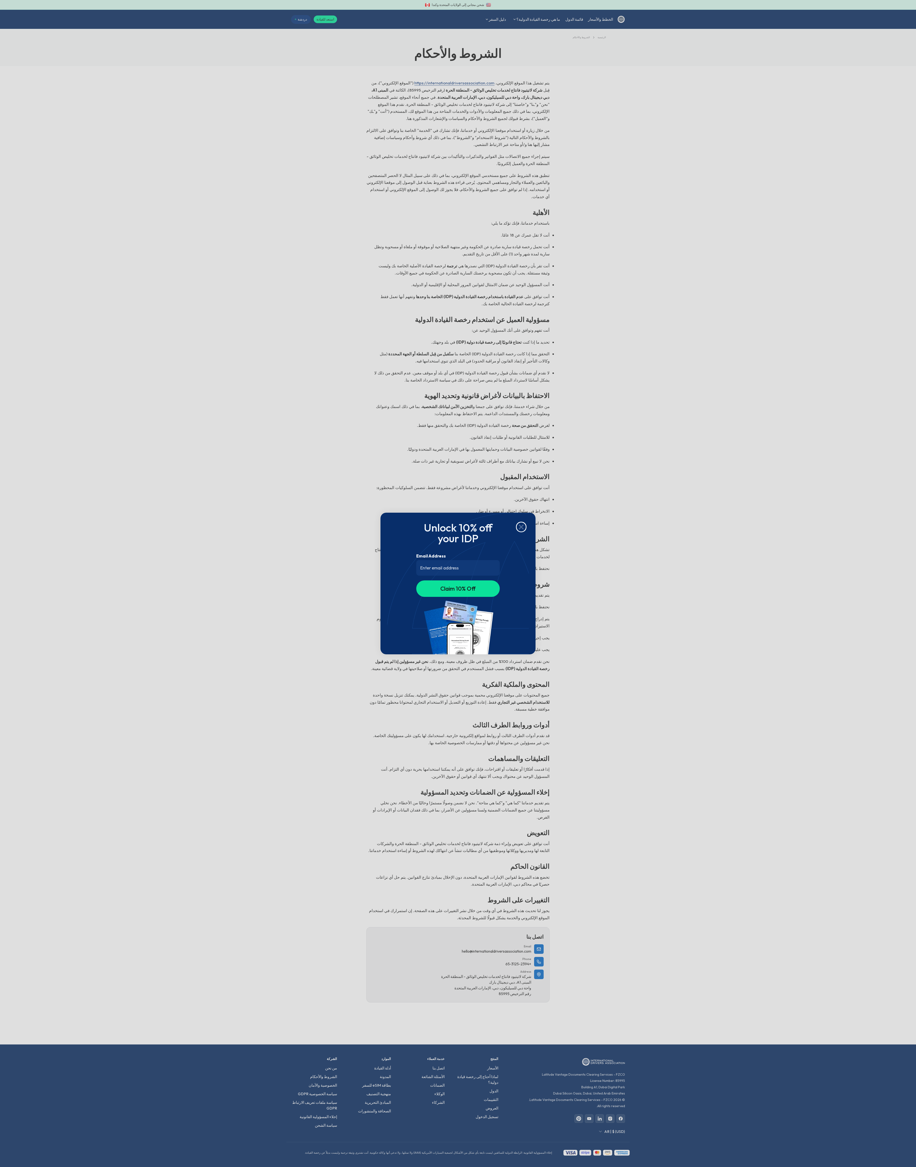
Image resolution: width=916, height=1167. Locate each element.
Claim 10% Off (458, 588)
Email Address (431, 556)
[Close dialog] (521, 527)
